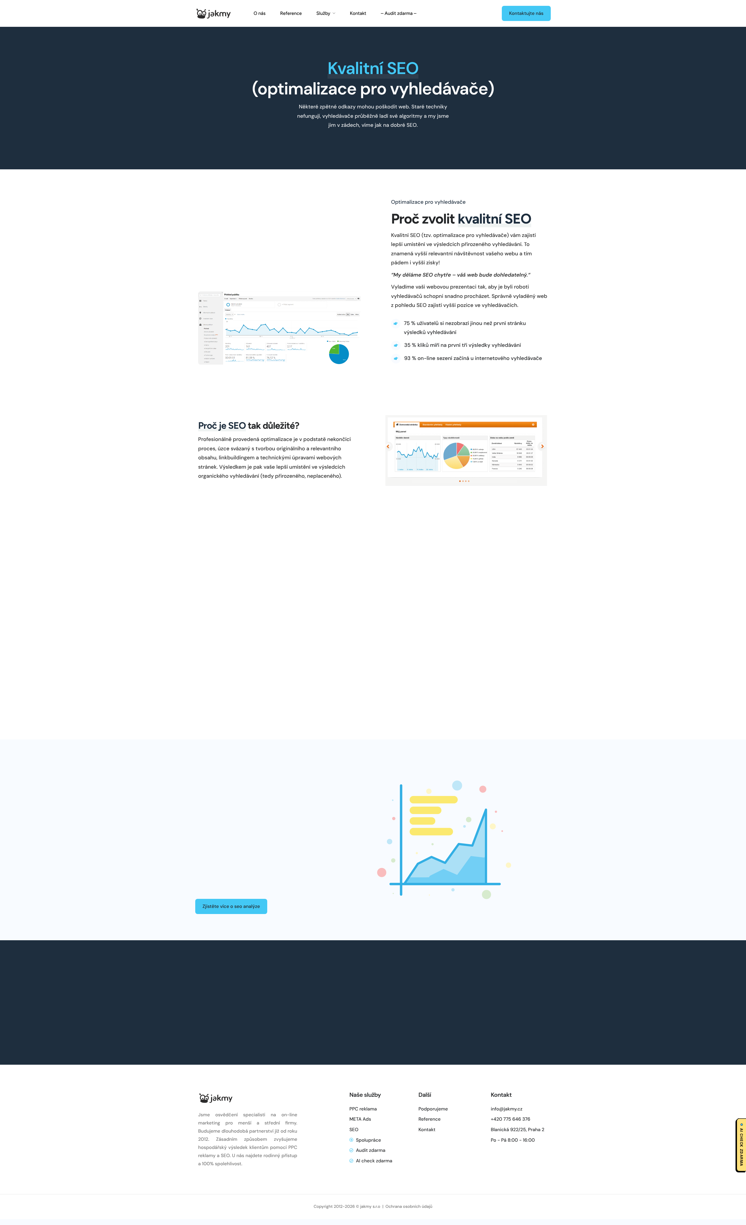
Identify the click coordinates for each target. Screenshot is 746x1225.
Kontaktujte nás (526, 13)
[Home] (213, 13)
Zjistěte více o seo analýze (231, 906)
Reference (291, 13)
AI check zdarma (741, 1147)
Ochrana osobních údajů (409, 1207)
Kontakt (358, 13)
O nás (259, 13)
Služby (323, 13)
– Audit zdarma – (398, 13)
